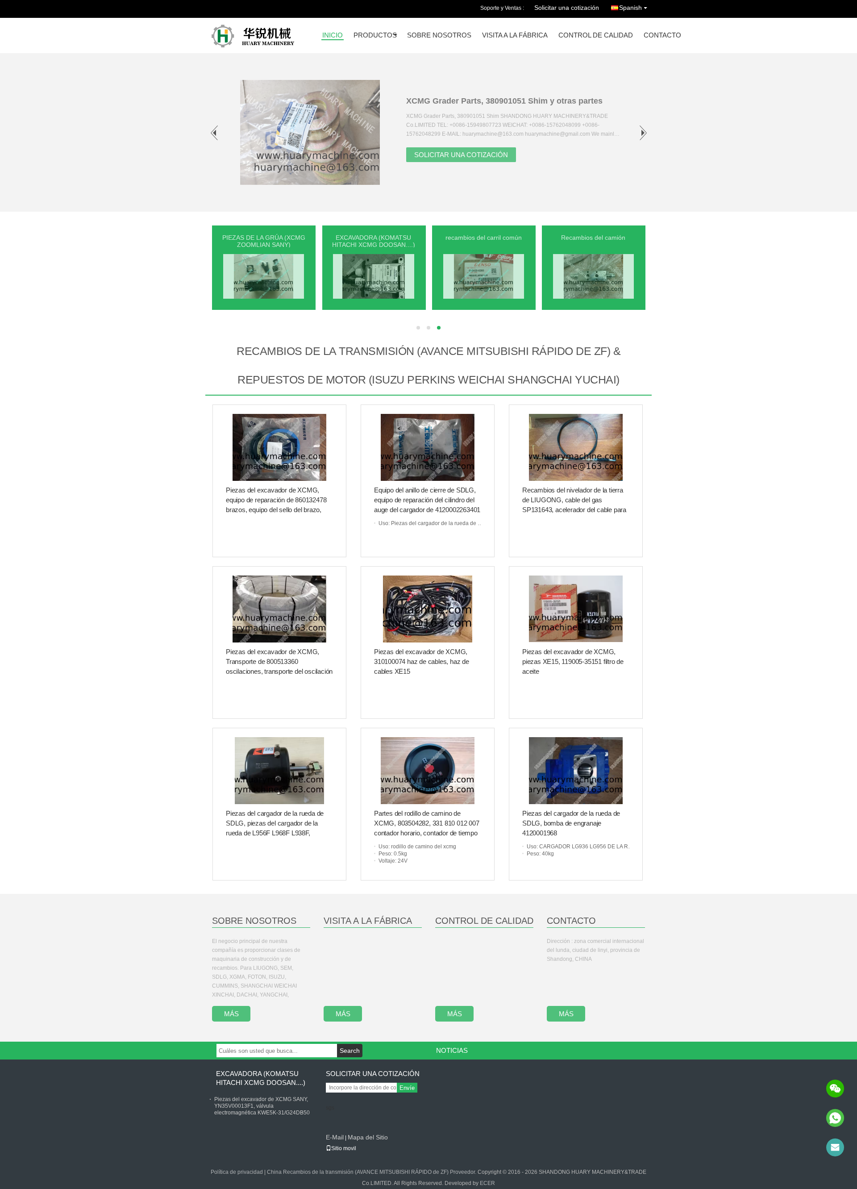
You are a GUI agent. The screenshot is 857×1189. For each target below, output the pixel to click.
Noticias (452, 1050)
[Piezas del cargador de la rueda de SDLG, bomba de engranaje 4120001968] (576, 770)
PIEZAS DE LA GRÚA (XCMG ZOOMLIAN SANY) (263, 241)
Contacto (662, 35)
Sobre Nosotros (254, 921)
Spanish (630, 7)
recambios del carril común (483, 237)
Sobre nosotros (439, 35)
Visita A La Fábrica (368, 921)
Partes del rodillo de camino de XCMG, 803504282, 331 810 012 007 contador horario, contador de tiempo (426, 823)
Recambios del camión (593, 237)
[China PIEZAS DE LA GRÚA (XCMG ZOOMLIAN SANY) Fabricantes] (263, 276)
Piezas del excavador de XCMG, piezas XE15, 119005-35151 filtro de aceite (573, 661)
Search (350, 1050)
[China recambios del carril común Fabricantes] (483, 276)
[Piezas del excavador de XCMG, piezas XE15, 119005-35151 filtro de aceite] (576, 609)
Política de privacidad (237, 1172)
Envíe (407, 1088)
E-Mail (335, 1137)
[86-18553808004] (835, 1118)
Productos (375, 35)
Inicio (332, 35)
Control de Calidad (595, 35)
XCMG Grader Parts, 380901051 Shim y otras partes (504, 100)
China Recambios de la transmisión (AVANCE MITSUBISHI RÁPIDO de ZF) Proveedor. (372, 1172)
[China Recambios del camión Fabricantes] (593, 276)
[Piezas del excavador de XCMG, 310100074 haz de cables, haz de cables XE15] (427, 609)
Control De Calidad (484, 921)
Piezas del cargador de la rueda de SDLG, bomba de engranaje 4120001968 (571, 823)
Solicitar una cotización (566, 7)
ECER (487, 1183)
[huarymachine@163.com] (835, 1147)
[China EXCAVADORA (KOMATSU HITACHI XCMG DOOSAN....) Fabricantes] (373, 276)
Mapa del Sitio (368, 1137)
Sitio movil (343, 1148)
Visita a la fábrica (515, 35)
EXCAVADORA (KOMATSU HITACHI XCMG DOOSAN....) (373, 241)
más (231, 1014)
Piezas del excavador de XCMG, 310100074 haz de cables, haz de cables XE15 (421, 661)
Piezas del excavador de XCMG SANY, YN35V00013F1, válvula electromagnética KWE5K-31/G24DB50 (262, 1106)
